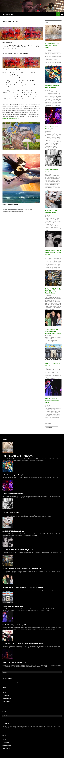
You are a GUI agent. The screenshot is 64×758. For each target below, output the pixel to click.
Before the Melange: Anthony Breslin (14, 475)
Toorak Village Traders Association (13, 211)
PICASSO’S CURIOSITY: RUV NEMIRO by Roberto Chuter (53, 291)
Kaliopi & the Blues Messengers (12, 493)
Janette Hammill (18, 209)
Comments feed (6, 698)
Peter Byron (28, 209)
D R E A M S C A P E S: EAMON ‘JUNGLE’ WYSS (52, 46)
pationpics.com (7, 14)
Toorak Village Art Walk (20, 45)
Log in (4, 692)
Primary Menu (62, 14)
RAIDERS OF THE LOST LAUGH (13, 606)
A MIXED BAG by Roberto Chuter (13, 531)
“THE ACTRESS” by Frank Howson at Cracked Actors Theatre (53, 331)
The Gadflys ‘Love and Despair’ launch (14, 662)
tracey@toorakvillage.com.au (10, 118)
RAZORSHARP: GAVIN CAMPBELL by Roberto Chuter (53, 252)
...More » (41, 460)
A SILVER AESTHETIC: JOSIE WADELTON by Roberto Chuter (22, 644)
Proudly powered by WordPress (9, 756)
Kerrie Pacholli (16, 48)
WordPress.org (6, 701)
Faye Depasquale (8, 209)
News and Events (7, 42)
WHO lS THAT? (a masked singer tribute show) (52, 400)
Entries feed (5, 695)
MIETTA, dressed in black (10, 512)
